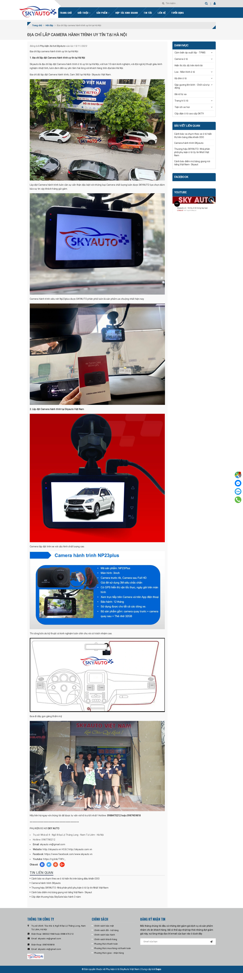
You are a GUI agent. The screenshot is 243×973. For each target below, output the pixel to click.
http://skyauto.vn (52, 849)
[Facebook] (238, 483)
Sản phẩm (102, 12)
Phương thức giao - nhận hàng (109, 953)
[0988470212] (238, 499)
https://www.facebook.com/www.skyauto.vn (68, 854)
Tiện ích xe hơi (182, 107)
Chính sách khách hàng (105, 939)
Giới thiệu (83, 12)
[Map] (238, 475)
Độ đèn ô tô (181, 78)
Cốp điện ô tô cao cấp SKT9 (189, 113)
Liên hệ (161, 12)
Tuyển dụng (177, 12)
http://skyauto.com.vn (80, 849)
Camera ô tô (181, 59)
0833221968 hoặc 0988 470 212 (58, 934)
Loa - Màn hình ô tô (185, 72)
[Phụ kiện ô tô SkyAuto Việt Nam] (46, 10)
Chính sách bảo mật (104, 926)
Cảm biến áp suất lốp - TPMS (190, 52)
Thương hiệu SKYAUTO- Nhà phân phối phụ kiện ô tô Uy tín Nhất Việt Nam (69, 887)
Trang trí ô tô (181, 100)
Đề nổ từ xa (181, 94)
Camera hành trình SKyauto (46, 883)
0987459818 (48, 944)
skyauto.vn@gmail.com (52, 844)
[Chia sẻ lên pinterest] (55, 864)
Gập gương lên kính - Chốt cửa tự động (192, 86)
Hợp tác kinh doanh (126, 12)
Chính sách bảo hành (104, 934)
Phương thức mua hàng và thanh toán (112, 948)
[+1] (62, 864)
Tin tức (148, 12)
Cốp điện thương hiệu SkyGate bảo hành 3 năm (56, 896)
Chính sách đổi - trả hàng (106, 930)
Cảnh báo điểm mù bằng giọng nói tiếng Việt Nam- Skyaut (61, 892)
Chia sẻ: (34, 864)
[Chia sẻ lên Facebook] (42, 864)
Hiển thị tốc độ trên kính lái (189, 65)
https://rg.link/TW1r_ (54, 859)
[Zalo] (238, 491)
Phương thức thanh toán (106, 944)
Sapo (158, 969)
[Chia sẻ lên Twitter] (48, 864)
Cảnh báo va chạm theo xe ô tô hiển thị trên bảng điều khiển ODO (65, 878)
